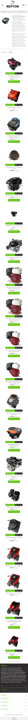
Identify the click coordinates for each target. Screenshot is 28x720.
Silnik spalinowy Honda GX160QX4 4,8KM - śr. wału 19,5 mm (14, 288)
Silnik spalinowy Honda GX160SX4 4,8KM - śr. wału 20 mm (14, 319)
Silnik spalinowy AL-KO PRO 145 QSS (14, 108)
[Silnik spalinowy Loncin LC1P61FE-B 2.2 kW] (14, 525)
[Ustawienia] (25, 5)
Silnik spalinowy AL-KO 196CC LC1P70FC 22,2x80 (14, 76)
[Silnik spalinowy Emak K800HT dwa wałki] (14, 213)
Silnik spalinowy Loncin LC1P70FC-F (14, 653)
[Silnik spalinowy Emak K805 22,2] (14, 245)
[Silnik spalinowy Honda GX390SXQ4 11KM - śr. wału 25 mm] (14, 369)
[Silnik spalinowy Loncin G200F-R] (14, 495)
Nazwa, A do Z (4, 52)
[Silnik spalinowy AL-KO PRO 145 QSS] (14, 95)
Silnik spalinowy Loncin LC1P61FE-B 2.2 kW (14, 538)
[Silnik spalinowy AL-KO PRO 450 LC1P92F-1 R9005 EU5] (14, 123)
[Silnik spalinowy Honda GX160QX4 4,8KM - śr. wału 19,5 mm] (14, 275)
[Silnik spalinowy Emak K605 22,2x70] (14, 183)
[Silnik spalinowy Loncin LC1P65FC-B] (14, 554)
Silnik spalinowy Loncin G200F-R (14, 507)
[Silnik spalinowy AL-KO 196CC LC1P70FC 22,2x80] (14, 63)
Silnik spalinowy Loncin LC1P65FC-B (14, 565)
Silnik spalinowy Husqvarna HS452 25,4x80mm (14, 413)
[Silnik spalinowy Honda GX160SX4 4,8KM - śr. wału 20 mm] (14, 306)
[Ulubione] (17, 73)
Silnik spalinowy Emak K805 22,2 (14, 257)
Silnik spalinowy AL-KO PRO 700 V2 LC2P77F (14, 168)
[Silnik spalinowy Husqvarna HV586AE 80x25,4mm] (14, 432)
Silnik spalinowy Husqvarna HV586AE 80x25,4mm (14, 445)
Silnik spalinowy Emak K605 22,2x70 (14, 195)
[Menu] (2, 5)
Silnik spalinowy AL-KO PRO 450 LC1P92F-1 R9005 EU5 (14, 136)
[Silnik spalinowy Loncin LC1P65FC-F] (14, 581)
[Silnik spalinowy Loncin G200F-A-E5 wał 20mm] (14, 463)
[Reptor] (12, 5)
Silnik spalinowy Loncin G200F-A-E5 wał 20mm (14, 476)
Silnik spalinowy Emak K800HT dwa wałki (14, 226)
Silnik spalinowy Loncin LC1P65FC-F (14, 593)
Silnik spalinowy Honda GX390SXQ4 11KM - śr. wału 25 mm (14, 382)
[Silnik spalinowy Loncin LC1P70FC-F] (14, 641)
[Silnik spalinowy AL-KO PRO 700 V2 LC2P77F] (14, 155)
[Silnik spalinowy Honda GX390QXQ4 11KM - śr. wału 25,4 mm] (14, 338)
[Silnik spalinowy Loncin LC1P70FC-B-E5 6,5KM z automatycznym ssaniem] (14, 608)
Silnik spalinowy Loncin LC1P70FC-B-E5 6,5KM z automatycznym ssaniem (14, 622)
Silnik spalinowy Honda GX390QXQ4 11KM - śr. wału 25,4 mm (14, 351)
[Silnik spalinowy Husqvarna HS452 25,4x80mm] (14, 401)
